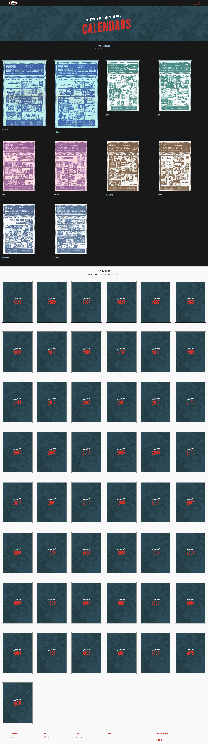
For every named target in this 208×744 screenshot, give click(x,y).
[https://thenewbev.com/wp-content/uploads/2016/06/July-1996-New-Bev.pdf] (19, 192)
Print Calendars (79, 737)
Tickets (195, 3)
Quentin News (187, 3)
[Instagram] (161, 740)
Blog (181, 3)
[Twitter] (156, 740)
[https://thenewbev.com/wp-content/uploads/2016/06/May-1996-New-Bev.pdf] (123, 113)
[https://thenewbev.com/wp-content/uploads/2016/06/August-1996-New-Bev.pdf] (71, 192)
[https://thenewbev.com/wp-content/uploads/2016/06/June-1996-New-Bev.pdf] (175, 113)
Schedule (160, 3)
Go (194, 737)
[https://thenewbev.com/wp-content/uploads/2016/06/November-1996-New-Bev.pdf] (19, 255)
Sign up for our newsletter (162, 733)
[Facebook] (159, 740)
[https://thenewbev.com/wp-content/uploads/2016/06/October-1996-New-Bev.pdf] (175, 192)
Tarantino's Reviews (174, 3)
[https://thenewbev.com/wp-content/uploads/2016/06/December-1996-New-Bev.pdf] (71, 255)
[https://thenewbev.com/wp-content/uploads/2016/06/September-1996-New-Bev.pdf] (123, 192)
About (155, 3)
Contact (166, 3)
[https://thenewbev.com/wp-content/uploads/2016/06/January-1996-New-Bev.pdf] (24, 127)
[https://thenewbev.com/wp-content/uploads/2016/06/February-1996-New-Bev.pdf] (76, 130)
